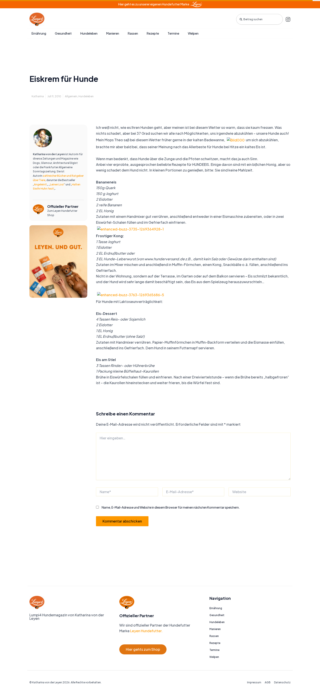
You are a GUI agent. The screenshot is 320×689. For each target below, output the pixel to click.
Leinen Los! (57, 184)
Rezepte (153, 33)
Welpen (193, 33)
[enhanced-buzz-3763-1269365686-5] (130, 294)
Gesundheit (63, 33)
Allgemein (71, 96)
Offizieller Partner (63, 206)
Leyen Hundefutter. (146, 631)
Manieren (112, 33)
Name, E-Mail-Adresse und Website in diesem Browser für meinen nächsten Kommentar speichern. (171, 507)
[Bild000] (236, 139)
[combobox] (259, 19)
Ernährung (39, 33)
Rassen (133, 33)
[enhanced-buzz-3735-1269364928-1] (130, 228)
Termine (173, 33)
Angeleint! (40, 184)
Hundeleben (89, 33)
